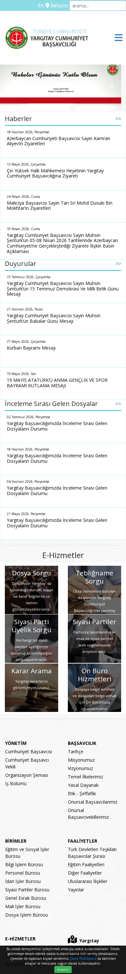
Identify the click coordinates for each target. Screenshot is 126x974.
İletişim (58, 5)
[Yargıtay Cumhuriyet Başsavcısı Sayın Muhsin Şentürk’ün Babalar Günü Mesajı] (60, 85)
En (41, 5)
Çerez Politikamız (83, 958)
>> (118, 118)
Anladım (63, 969)
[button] (9, 85)
